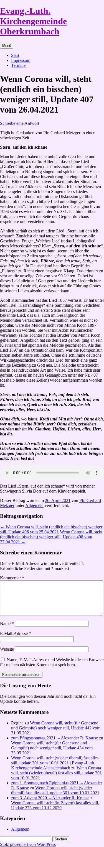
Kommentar (12, 577)
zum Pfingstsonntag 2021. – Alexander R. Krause (54, 738)
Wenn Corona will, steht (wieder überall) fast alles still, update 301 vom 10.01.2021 (56, 772)
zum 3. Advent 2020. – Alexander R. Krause (50, 797)
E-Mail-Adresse (15, 633)
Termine (18, 65)
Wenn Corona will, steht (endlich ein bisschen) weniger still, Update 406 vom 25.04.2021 (51, 529)
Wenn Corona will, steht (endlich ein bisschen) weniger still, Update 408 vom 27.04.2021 (51, 536)
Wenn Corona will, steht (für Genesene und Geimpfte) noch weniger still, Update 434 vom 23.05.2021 (52, 748)
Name (7, 623)
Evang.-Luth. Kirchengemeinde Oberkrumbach (33, 21)
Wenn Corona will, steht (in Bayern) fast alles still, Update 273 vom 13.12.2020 (55, 805)
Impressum (20, 60)
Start (15, 55)
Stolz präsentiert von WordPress (28, 844)
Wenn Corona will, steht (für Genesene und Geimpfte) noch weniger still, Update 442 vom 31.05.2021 (55, 728)
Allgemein (34, 505)
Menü (6, 46)
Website (7, 649)
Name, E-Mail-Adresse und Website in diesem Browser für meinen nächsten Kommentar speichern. (52, 662)
